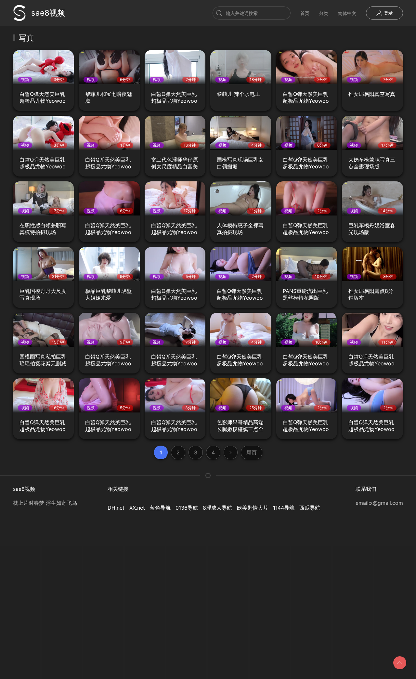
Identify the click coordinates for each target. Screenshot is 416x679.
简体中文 (347, 13)
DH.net (116, 507)
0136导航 (187, 507)
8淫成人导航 (217, 507)
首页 (304, 13)
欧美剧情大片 (252, 507)
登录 (388, 13)
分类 (323, 13)
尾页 (251, 452)
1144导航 (283, 507)
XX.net (137, 507)
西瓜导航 (309, 507)
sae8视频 (48, 13)
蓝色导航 (160, 507)
